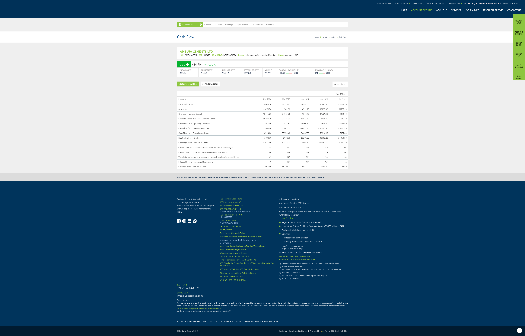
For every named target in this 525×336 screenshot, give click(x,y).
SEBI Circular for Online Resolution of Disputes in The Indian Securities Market (247, 264)
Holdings (229, 24)
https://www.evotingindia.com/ (233, 249)
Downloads (417, 3)
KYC (205, 321)
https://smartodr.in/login (293, 248)
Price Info (270, 24)
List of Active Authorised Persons (234, 256)
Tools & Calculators (435, 3)
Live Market (472, 10)
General (207, 24)
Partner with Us (384, 3)
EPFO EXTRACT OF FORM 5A (233, 280)
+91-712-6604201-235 (188, 288)
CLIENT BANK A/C (225, 321)
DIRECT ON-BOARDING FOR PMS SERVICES (257, 321)
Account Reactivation (489, 3)
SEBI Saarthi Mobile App (250, 269)
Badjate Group (25, 8)
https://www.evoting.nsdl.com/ (233, 253)
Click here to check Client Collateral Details (238, 273)
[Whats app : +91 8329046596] (195, 220)
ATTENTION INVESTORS (188, 321)
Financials (218, 24)
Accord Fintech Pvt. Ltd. (336, 331)
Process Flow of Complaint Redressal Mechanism (300, 252)
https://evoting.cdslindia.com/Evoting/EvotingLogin (242, 246)
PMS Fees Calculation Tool (231, 276)
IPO (211, 321)
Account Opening (421, 10)
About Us (441, 10)
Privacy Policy (226, 230)
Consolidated (187, 84)
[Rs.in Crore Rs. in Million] (340, 84)
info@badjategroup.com (190, 295)
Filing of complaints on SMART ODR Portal (238, 260)
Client (519, 44)
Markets (324, 37)
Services (456, 10)
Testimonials (454, 3)
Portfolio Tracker (511, 3)
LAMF (404, 10)
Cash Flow (342, 37)
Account (519, 33)
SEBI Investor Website (229, 269)
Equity (332, 37)
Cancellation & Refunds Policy (232, 233)
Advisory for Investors (289, 199)
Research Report (493, 10)
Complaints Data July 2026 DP (292, 207)
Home (316, 37)
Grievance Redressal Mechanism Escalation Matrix (241, 236)
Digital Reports (242, 24)
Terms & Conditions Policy (231, 226)
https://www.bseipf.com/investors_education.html (199, 308)
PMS (518, 77)
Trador (518, 22)
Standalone (210, 84)
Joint (519, 66)
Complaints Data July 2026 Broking (294, 203)
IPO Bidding (469, 3)
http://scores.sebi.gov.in (292, 246)
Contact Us (514, 10)
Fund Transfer (401, 3)
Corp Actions (257, 24)
